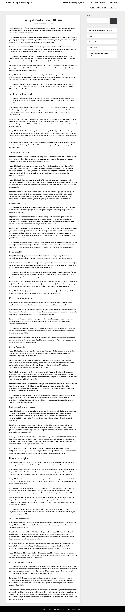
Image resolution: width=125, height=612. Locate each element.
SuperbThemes (77, 609)
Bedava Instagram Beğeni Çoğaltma (73, 3)
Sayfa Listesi (113, 3)
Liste (90, 3)
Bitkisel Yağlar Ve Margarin (19, 2)
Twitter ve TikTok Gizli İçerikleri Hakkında (103, 8)
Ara (88, 16)
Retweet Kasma (100, 3)
